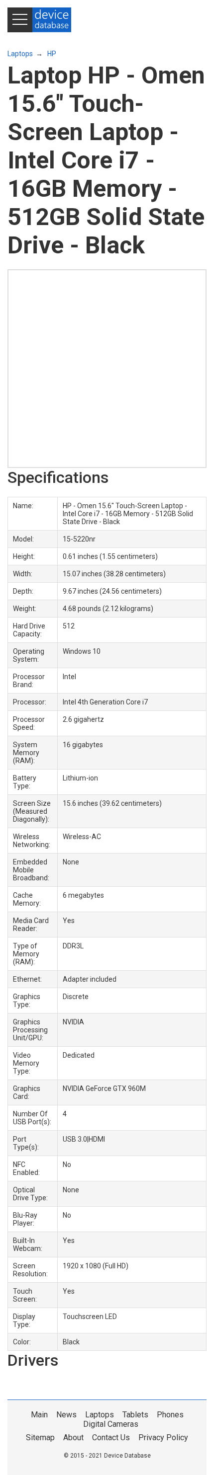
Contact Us (111, 1437)
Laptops (20, 54)
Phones (170, 1414)
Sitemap (40, 1437)
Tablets (135, 1414)
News (66, 1414)
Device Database (127, 1455)
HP (51, 54)
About (73, 1437)
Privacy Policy (163, 1437)
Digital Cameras (110, 1424)
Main (39, 1414)
